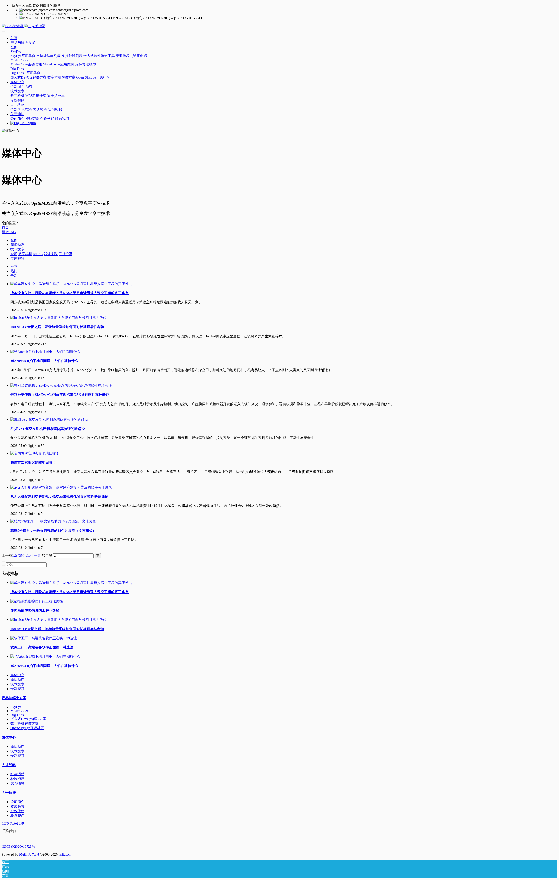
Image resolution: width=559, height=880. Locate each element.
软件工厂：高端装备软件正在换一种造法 (41, 647)
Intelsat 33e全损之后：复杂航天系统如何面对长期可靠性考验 (57, 629)
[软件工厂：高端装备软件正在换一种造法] (43, 638)
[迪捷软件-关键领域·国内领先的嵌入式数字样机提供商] (279, 26)
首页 (13, 38)
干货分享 (65, 254)
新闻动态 (17, 245)
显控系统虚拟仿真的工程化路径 (34, 610)
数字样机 (25, 254)
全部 (13, 47)
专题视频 (17, 258)
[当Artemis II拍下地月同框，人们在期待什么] (45, 351)
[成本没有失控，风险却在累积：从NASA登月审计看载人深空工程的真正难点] (71, 284)
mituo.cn (65, 854)
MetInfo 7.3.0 (29, 854)
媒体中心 (9, 232)
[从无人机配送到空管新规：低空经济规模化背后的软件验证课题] (61, 487)
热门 (13, 271)
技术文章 (17, 249)
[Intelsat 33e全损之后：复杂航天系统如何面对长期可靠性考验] (58, 317)
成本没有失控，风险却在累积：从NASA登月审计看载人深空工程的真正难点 (69, 592)
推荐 (13, 266)
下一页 (36, 555)
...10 (27, 555)
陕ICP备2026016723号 (18, 846)
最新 (13, 276)
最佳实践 (51, 254)
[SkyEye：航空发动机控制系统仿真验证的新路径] (49, 419)
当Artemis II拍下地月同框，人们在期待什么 (44, 666)
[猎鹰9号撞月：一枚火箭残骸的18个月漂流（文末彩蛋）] (55, 521)
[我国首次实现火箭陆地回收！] (34, 453)
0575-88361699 (13, 823)
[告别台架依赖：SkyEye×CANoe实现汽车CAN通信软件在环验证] (61, 385)
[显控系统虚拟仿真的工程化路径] (36, 601)
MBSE (38, 254)
